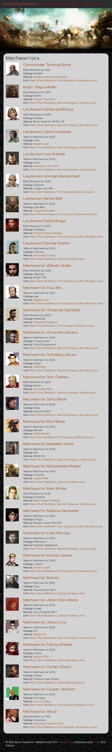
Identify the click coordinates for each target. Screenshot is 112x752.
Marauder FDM (42, 389)
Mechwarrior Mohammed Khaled (52, 466)
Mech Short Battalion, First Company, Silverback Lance (63, 80)
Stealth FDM (40, 478)
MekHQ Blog (66, 742)
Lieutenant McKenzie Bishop (48, 109)
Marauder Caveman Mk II (48, 723)
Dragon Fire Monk (44, 99)
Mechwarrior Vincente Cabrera (50, 332)
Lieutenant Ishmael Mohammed (51, 176)
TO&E (84, 4)
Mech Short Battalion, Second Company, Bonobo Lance (64, 125)
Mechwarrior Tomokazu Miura (49, 355)
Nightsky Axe (41, 300)
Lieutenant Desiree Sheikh (46, 243)
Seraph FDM (41, 657)
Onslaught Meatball (45, 322)
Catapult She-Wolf (44, 211)
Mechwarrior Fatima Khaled (47, 645)
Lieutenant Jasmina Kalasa (47, 132)
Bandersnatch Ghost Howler (50, 77)
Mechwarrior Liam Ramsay (46, 533)
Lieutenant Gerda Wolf (43, 199)
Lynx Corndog (41, 701)
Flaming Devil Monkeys (19, 4)
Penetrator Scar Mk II (46, 166)
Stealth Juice (41, 144)
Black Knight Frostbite (46, 500)
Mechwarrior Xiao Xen (42, 288)
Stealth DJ (39, 634)
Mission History (69, 4)
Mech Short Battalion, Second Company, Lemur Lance (63, 147)
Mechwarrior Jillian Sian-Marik (50, 600)
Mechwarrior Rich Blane (44, 422)
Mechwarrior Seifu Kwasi (44, 399)
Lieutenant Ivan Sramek (44, 154)
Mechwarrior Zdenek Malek (47, 266)
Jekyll (96, 742)
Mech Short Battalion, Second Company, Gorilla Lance (63, 103)
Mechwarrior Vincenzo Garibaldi (51, 310)
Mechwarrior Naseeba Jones (48, 444)
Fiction (54, 4)
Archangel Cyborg (44, 255)
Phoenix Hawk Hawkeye (47, 233)
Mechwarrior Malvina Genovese (50, 511)
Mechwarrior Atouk (40, 712)
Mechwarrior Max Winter (45, 489)
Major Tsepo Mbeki (40, 87)
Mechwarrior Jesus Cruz (44, 622)
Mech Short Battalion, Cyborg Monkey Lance (57, 259)
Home (44, 4)
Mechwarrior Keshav (41, 578)
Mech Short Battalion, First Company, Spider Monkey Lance (66, 236)
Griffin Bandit (41, 434)
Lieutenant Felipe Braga (44, 221)
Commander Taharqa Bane (47, 65)
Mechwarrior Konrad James (47, 555)
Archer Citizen (41, 567)
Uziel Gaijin (40, 367)
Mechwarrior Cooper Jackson (49, 689)
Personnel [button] (96, 4)
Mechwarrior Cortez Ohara (47, 667)
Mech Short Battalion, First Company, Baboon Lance (62, 192)
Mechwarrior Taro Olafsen (46, 377)
